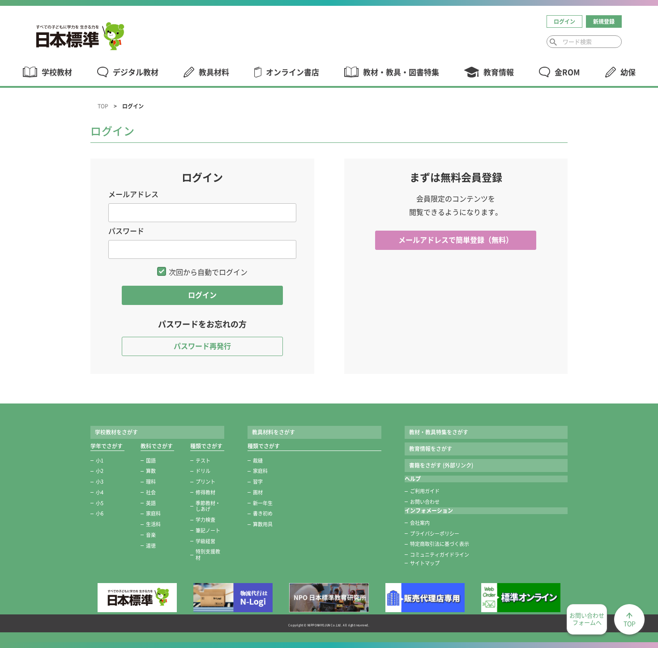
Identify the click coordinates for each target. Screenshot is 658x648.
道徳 (151, 545)
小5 (99, 503)
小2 (99, 470)
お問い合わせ (425, 501)
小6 (99, 513)
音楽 (151, 534)
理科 (151, 481)
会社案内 (420, 522)
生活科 (153, 524)
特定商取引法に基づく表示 (439, 543)
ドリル (203, 470)
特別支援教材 (208, 554)
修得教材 (205, 492)
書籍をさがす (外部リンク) (441, 465)
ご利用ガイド (425, 491)
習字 (258, 481)
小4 (99, 492)
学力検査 (205, 519)
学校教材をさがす (116, 432)
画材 (258, 492)
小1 (99, 460)
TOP (103, 106)
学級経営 (205, 541)
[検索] (553, 42)
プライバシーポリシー (434, 533)
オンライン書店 (292, 72)
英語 (151, 503)
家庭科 (153, 513)
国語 (151, 460)
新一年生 (263, 503)
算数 (151, 470)
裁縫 (258, 460)
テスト (203, 460)
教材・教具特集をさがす (438, 432)
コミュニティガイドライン (439, 554)
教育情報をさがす (430, 448)
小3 (99, 481)
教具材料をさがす (273, 432)
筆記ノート (208, 530)
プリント (205, 481)
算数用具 (263, 524)
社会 (151, 492)
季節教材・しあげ (208, 506)
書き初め (263, 513)
